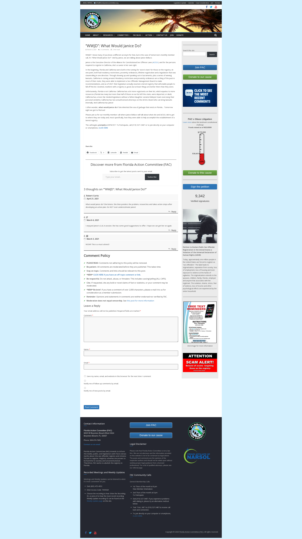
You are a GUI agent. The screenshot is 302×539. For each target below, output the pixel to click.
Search (212, 54)
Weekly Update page (95, 501)
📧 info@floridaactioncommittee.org (106, 3)
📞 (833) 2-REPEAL (87, 3)
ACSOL (155, 62)
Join (212, 3)
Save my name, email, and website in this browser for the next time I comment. (119, 376)
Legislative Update (180, 3)
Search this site (188, 50)
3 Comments (104, 50)
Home (87, 35)
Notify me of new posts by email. (97, 391)
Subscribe (152, 177)
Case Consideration (202, 3)
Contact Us (161, 35)
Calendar (191, 3)
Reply (173, 211)
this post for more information (140, 300)
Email (86, 362)
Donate (217, 3)
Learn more (187, 122)
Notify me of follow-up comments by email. (101, 383)
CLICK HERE (103, 128)
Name (87, 349)
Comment (88, 315)
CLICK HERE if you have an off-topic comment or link (116, 274)
